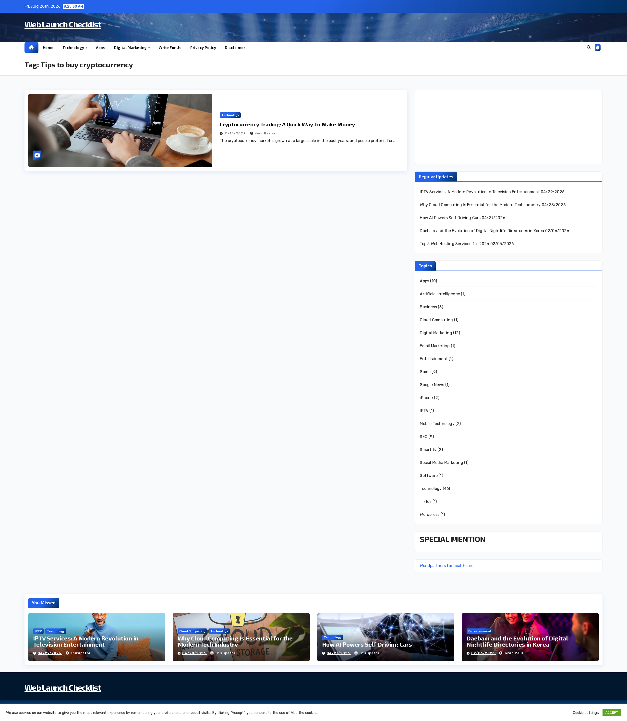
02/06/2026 (483, 653)
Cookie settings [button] (586, 712)
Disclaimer (235, 47)
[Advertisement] (508, 127)
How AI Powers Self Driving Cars (450, 217)
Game (425, 371)
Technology (73, 47)
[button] (589, 47)
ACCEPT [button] (611, 712)
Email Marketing (435, 345)
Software (429, 475)
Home (48, 47)
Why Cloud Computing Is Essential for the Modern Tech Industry (480, 204)
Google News (432, 384)
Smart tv (428, 449)
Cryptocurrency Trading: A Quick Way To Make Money (287, 124)
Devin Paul (513, 653)
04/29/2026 (50, 653)
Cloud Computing (436, 320)
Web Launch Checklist (62, 24)
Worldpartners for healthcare (446, 565)
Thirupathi (80, 653)
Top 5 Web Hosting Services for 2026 (454, 243)
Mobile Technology (437, 423)
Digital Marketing (131, 47)
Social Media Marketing (441, 462)
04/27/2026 (339, 653)
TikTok (425, 501)
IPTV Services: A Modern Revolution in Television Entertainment (480, 191)
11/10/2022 (235, 133)
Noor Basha (264, 133)
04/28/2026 (194, 653)
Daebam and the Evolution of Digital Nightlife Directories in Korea (482, 230)
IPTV (424, 410)
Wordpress (429, 514)
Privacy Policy (203, 47)
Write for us (170, 47)
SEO (423, 436)
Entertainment (434, 358)
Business (428, 307)
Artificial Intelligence (440, 294)
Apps (100, 47)
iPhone (426, 397)
